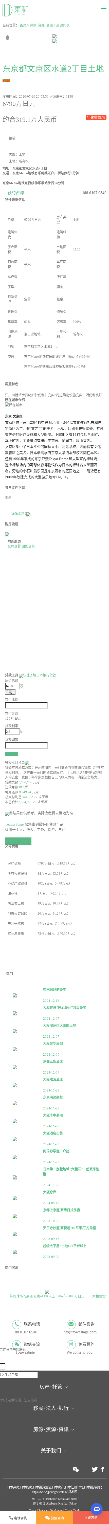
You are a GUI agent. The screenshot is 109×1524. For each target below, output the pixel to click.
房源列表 (62, 25)
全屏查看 (14, 546)
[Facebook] (102, 1469)
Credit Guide (72, 1510)
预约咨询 (16, 193)
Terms (33, 1510)
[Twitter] (95, 1469)
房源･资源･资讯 (41, 25)
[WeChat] (76, 1469)
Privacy (43, 1510)
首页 (23, 25)
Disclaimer (56, 1510)
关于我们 (51, 1450)
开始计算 (11, 754)
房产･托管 (51, 1387)
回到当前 (28, 546)
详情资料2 (18, 513)
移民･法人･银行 (51, 1408)
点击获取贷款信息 (18, 841)
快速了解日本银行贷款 (39, 675)
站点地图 (70, 1492)
